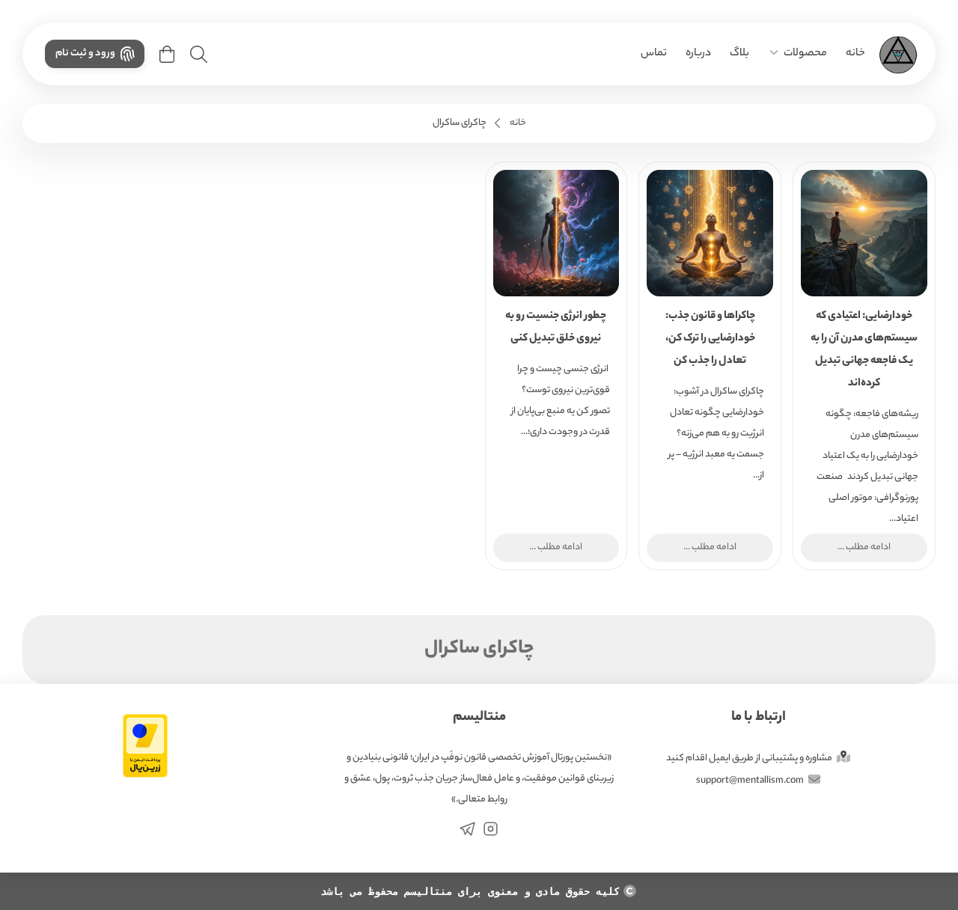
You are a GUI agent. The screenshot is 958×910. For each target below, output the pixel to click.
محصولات (805, 54)
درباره (698, 54)
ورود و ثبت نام (85, 53)
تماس (654, 54)
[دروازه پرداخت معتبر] (145, 750)
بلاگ (739, 54)
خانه (855, 54)
